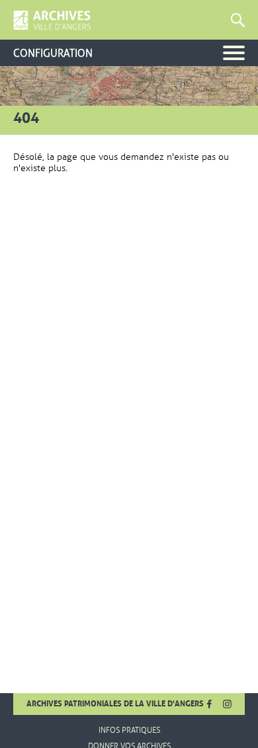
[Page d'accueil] (52, 20)
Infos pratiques (129, 730)
